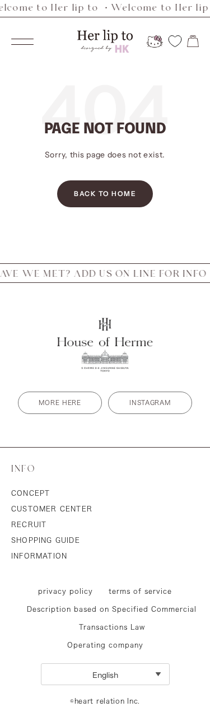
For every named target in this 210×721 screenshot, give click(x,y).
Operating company (105, 644)
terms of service (140, 591)
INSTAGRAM (149, 402)
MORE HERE (60, 402)
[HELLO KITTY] (154, 41)
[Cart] (193, 41)
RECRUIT (28, 524)
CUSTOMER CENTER (51, 508)
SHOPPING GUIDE (45, 540)
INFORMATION (39, 555)
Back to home (105, 193)
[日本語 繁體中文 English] (105, 674)
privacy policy (65, 591)
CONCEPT (30, 493)
